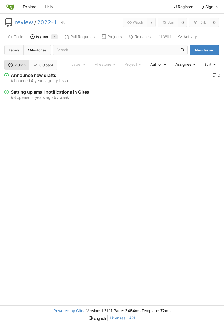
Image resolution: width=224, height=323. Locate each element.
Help (49, 6)
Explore (29, 6)
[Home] (10, 7)
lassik (64, 80)
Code (18, 36)
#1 (13, 80)
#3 (13, 97)
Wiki (167, 36)
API (132, 318)
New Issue (204, 50)
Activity (190, 36)
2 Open (20, 65)
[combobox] (158, 64)
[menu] (210, 64)
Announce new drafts (33, 75)
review (24, 22)
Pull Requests (82, 36)
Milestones (37, 50)
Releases (143, 36)
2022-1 (47, 22)
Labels (14, 50)
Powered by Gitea (70, 310)
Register (185, 6)
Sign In (211, 6)
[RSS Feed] (62, 22)
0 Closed (46, 65)
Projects (114, 36)
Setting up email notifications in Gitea (50, 92)
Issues (45, 36)
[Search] (182, 50)
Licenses (117, 318)
